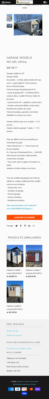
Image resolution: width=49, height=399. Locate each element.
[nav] (6, 2)
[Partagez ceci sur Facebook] (20, 225)
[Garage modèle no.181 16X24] (28, 25)
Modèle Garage (12, 331)
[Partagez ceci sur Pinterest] (25, 225)
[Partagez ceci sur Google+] (29, 225)
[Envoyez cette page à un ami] (33, 225)
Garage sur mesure (23, 381)
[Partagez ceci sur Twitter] (16, 225)
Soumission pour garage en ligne (19, 348)
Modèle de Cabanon (14, 335)
